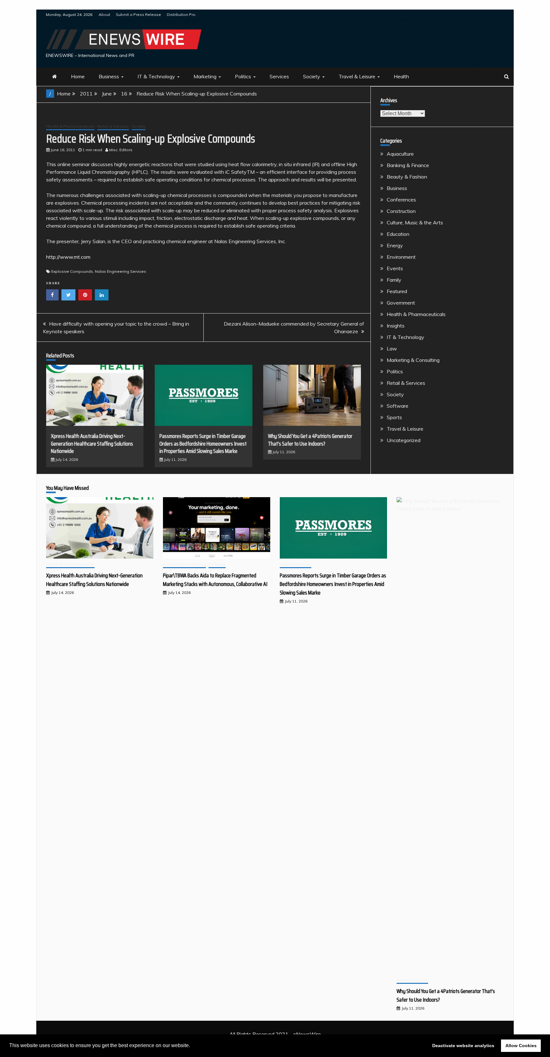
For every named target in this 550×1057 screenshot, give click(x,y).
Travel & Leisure (357, 76)
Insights (396, 325)
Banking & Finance (408, 165)
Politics (243, 76)
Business (109, 76)
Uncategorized (403, 440)
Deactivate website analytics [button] (463, 1045)
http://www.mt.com (68, 257)
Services (279, 76)
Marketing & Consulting (413, 360)
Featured (397, 291)
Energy (395, 245)
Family (394, 280)
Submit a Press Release (138, 14)
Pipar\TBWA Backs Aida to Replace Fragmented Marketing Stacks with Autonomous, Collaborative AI (215, 579)
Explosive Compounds (72, 271)
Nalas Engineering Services (120, 271)
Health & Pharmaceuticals (70, 126)
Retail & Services (113, 126)
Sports (394, 417)
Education (398, 234)
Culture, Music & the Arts (415, 222)
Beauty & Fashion (407, 176)
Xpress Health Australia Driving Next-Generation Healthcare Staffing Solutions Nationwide (92, 443)
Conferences (401, 199)
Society (311, 76)
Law (392, 348)
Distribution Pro (181, 14)
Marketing (205, 76)
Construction (401, 211)
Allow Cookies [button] (521, 1045)
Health (401, 76)
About (104, 14)
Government (401, 302)
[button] (192, 1046)
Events (395, 268)
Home (78, 76)
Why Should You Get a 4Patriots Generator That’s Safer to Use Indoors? (310, 440)
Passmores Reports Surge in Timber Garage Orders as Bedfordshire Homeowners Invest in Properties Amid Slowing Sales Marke (203, 443)
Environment (401, 257)
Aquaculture (400, 154)
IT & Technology (156, 76)
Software (397, 406)
